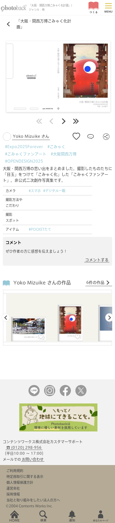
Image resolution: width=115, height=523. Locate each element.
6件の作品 (95, 282)
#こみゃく (56, 147)
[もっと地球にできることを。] (58, 430)
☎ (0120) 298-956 (24, 447)
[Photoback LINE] (34, 395)
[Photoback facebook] (65, 395)
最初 (39, 121)
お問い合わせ (33, 459)
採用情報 (13, 494)
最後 (76, 121)
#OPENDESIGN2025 (24, 161)
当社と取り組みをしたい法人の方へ (33, 500)
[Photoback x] (81, 395)
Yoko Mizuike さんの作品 (42, 282)
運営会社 (13, 488)
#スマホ (35, 190)
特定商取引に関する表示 (24, 476)
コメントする (97, 260)
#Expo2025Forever (24, 147)
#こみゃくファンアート (25, 154)
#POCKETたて (40, 229)
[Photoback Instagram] (49, 395)
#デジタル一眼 (54, 190)
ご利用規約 (14, 470)
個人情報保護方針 (19, 482)
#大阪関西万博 (63, 154)
